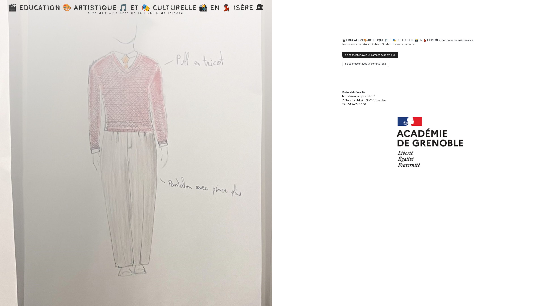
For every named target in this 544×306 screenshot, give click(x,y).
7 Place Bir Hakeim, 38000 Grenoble (364, 100)
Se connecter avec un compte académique (370, 54)
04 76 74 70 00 (357, 104)
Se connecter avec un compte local (365, 63)
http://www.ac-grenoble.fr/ (358, 96)
